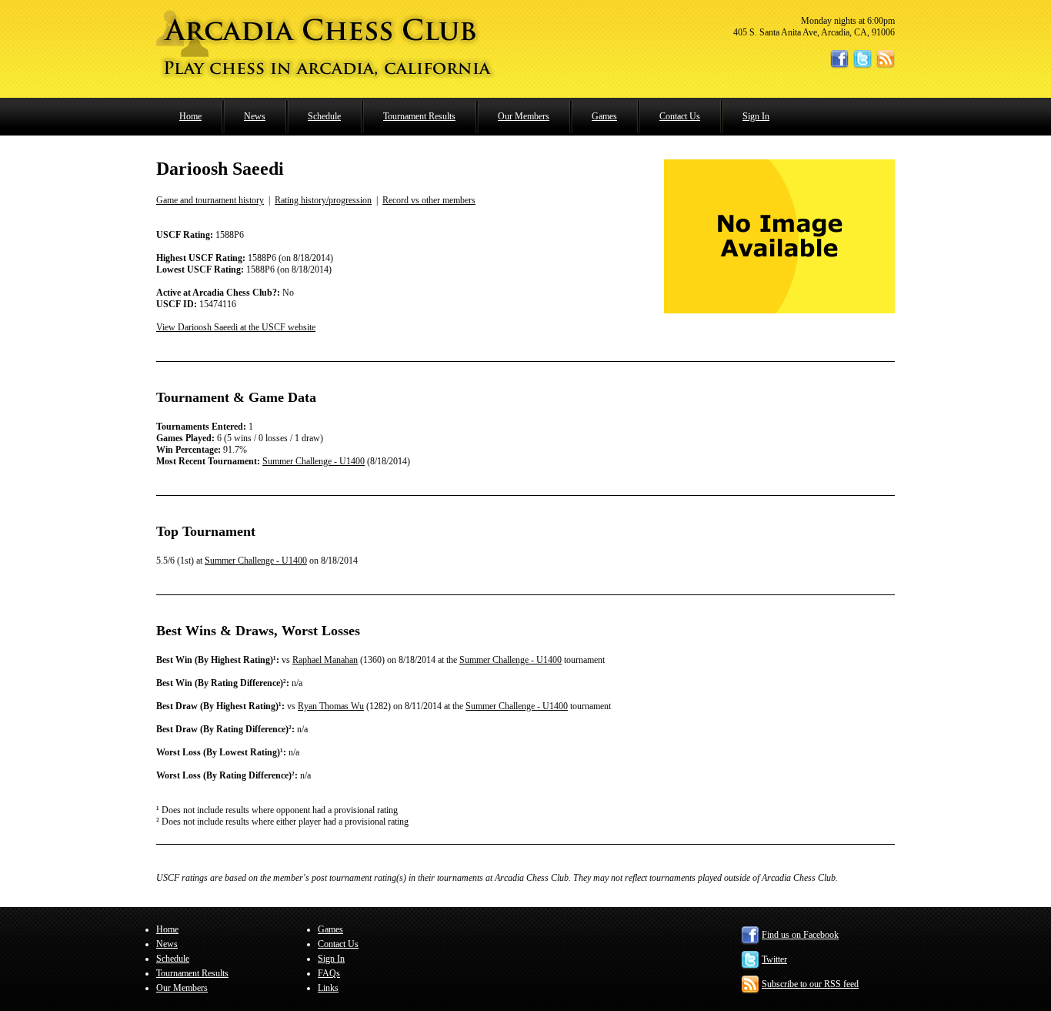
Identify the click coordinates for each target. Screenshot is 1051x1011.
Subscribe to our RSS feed (810, 984)
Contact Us (679, 116)
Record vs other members (428, 200)
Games (604, 116)
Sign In (755, 116)
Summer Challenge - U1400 (313, 461)
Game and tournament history (210, 200)
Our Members (523, 116)
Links (328, 988)
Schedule (324, 116)
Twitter (774, 959)
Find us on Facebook (800, 934)
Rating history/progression (323, 200)
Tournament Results (419, 116)
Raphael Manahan (325, 659)
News (254, 116)
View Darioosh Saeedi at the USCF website (235, 327)
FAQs (329, 973)
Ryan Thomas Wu (331, 706)
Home (190, 116)
